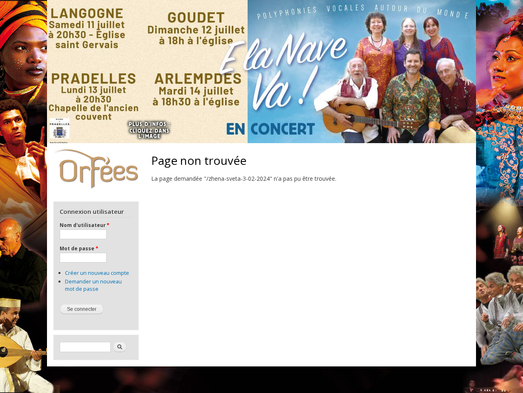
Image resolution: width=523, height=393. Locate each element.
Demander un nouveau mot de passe (93, 285)
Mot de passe (79, 248)
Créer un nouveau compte (97, 272)
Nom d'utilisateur (84, 225)
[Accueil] (96, 168)
